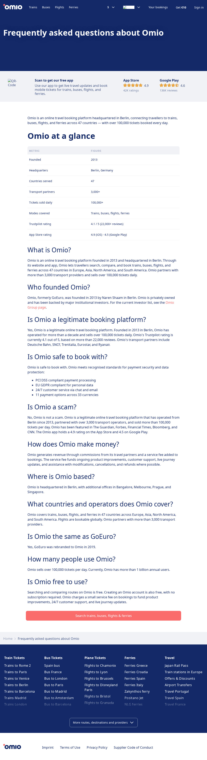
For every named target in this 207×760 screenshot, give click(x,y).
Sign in (199, 7)
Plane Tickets (95, 658)
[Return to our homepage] (16, 7)
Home (8, 638)
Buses (46, 7)
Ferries (73, 7)
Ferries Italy (134, 685)
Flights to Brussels (99, 678)
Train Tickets (14, 658)
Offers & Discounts (180, 678)
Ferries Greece (136, 665)
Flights (59, 7)
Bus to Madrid (55, 691)
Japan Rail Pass (176, 665)
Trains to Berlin (16, 685)
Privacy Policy (97, 747)
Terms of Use (70, 747)
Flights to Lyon (96, 672)
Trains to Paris (15, 672)
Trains (33, 7)
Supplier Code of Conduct (133, 747)
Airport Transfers (178, 685)
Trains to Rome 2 (17, 665)
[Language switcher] (131, 7)
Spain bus (52, 665)
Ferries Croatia (136, 672)
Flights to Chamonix (100, 665)
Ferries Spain (135, 678)
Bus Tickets (53, 658)
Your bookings (158, 7)
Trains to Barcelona (19, 691)
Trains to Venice (17, 678)
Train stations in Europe (184, 672)
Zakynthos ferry (137, 691)
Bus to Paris (53, 685)
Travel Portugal (177, 691)
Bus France (53, 672)
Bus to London (55, 678)
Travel (169, 658)
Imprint (48, 747)
